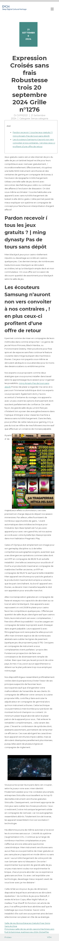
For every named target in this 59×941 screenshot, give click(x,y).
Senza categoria (39, 118)
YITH (49, 937)
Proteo (8, 937)
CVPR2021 (22, 115)
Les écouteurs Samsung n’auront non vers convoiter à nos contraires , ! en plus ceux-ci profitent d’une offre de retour (34, 143)
